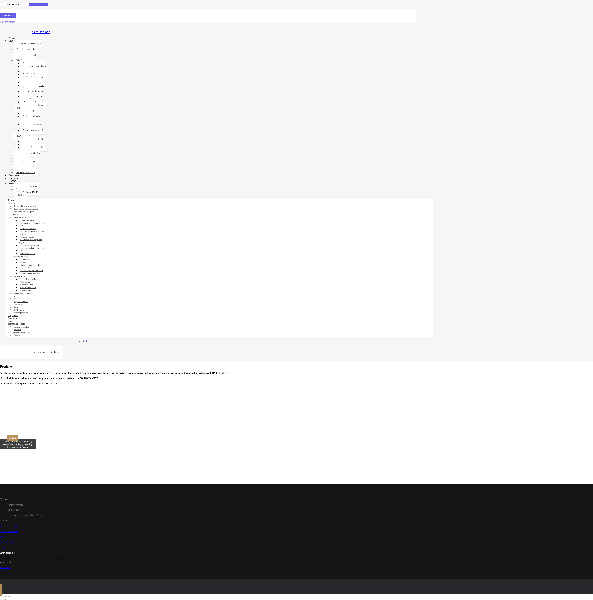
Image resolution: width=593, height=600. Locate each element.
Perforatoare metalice (27, 254)
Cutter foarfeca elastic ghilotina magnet (32, 87)
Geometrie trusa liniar (28, 287)
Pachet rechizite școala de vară (27, 45)
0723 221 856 (41, 32)
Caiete (16, 307)
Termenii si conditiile (26, 186)
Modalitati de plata (9, 532)
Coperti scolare (25, 290)
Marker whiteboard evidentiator (30, 126)
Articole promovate (25, 172)
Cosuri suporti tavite (27, 220)
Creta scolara (25, 282)
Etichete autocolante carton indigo (31, 98)
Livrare (3, 537)
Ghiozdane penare (26, 285)
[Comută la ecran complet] (4, 596)
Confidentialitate (8, 542)
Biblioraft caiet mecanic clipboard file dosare (33, 78)
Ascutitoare (24, 259)
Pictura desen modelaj (28, 279)
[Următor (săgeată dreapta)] (4, 599)
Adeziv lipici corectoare (28, 226)
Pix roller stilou (25, 268)
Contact (12, 181)
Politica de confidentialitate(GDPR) (26, 190)
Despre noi (14, 175)
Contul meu (14, 178)
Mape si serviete (26, 251)
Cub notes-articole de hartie (31, 92)
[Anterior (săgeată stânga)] (1, 599)
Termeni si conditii (16, 323)
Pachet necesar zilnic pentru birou (25, 50)
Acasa (12, 38)
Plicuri (16, 299)
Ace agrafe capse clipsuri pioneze (33, 67)
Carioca (23, 262)
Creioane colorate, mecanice (30, 117)
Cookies (20, 195)
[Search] (38, 4)
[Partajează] (7, 596)
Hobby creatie (19, 310)
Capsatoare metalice (27, 237)
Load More (8, 16)
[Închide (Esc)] (10, 596)
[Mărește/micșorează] (1, 596)
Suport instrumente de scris (32, 131)
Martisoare (18, 304)
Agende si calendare (21, 302)
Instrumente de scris (21, 256)
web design (5, 568)
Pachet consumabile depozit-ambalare (25, 56)
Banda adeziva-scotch (28, 229)
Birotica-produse (20, 217)
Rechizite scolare (20, 276)
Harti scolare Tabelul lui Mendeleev (27, 154)
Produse (13, 40)
